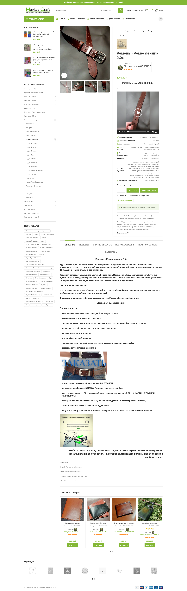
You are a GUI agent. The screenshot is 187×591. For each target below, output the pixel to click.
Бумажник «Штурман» (72, 523)
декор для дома (45, 275)
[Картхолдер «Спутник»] (98, 509)
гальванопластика (31, 275)
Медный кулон (47, 244)
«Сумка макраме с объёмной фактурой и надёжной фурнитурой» (43, 34)
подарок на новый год (33, 295)
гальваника (46, 271)
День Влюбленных (32, 131)
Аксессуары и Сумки (31, 89)
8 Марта (29, 128)
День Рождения (32, 139)
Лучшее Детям (29, 108)
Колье (44, 237)
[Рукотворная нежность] (154, 570)
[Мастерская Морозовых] (33, 570)
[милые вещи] (67, 570)
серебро (132, 229)
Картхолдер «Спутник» (98, 523)
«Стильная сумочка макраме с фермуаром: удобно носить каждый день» (44, 60)
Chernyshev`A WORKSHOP (137, 66)
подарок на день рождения (34, 291)
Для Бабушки (32, 143)
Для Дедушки (32, 155)
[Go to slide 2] (112, 551)
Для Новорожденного (35, 170)
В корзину (133, 190)
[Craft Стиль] (85, 570)
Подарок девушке (31, 248)
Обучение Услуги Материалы (34, 112)
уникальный (49, 301)
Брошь (36, 234)
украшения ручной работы (34, 301)
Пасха (28, 190)
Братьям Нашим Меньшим (33, 92)
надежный (126, 227)
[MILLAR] (102, 570)
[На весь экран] (156, 133)
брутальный (126, 222)
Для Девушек (32, 151)
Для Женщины (33, 159)
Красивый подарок (31, 241)
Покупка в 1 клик (149, 190)
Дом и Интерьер (30, 96)
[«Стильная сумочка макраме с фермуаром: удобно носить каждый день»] (27, 61)
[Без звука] (153, 133)
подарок (43, 285)
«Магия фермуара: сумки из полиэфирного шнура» (43, 71)
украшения (36, 298)
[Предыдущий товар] (118, 35)
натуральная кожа (31, 281)
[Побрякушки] (50, 570)
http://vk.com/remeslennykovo (138, 275)
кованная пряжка (123, 224)
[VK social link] (161, 19)
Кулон (42, 241)
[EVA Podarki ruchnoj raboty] (119, 570)
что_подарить (35, 305)
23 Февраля (30, 124)
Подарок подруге (31, 254)
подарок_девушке (31, 288)
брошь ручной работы (33, 271)
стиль (27, 298)
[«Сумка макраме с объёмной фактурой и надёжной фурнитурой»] (27, 35)
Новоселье (30, 178)
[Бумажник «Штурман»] (72, 509)
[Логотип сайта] (38, 10)
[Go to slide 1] (110, 551)
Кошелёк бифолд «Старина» (124, 523)
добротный (149, 222)
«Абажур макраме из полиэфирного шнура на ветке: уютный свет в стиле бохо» (44, 47)
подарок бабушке (45, 288)
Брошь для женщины (32, 237)
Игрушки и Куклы (30, 100)
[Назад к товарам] (120, 35)
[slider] (136, 131)
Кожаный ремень (143, 224)
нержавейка (135, 227)
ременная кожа (122, 229)
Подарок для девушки (46, 248)
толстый (146, 229)
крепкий (153, 224)
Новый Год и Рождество (34, 182)
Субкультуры (28, 201)
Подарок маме (45, 251)
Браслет (28, 234)
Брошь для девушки (47, 234)
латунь (119, 227)
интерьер (29, 278)
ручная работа (48, 295)
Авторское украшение (42, 231)
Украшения (28, 205)
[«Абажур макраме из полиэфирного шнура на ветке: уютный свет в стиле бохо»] (27, 48)
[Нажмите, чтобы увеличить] (64, 75)
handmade (29, 231)
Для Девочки (32, 147)
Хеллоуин (29, 197)
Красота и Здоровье (31, 104)
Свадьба (29, 194)
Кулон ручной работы (32, 244)
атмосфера (49, 268)
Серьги (42, 254)
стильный (138, 229)
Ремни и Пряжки (148, 218)
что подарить (47, 305)
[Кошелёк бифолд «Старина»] (124, 509)
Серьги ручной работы (33, 258)
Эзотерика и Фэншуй (31, 217)
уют (27, 305)
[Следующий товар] (123, 35)
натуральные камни (47, 281)
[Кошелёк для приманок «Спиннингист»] (150, 509)
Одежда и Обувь (30, 116)
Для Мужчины (32, 166)
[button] (138, 112)
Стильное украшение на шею (35, 264)
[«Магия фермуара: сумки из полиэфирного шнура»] (27, 73)
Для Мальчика (33, 162)
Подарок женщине (31, 251)
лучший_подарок (40, 278)
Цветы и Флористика (31, 213)
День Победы (30, 135)
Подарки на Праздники (32, 120)
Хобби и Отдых (29, 209)
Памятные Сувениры (33, 186)
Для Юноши (32, 174)
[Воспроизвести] (119, 133)
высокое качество (138, 222)
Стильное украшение (32, 261)
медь (50, 278)
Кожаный (133, 224)
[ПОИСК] (120, 10)
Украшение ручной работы (34, 268)
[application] (138, 113)
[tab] (70, 243)
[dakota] (137, 570)
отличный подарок (32, 285)
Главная (120, 31)
